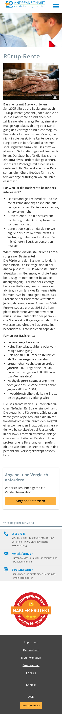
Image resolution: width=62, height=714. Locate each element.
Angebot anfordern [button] (30, 501)
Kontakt (31, 685)
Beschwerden (31, 665)
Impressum (31, 642)
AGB (31, 696)
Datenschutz (31, 650)
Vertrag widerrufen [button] (31, 705)
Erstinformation (31, 657)
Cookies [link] (31, 673)
